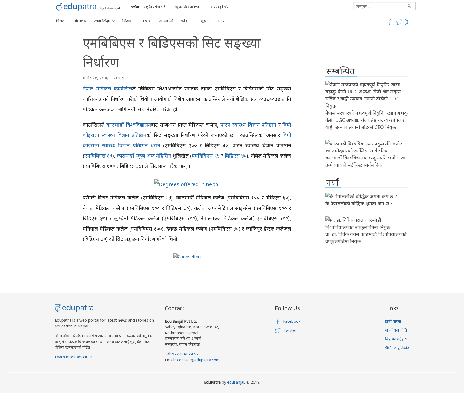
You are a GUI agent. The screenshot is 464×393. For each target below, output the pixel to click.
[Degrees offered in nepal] (187, 184)
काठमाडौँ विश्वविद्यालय (128, 124)
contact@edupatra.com (198, 359)
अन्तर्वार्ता (166, 21)
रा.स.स (119, 78)
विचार (145, 21)
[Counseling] (187, 257)
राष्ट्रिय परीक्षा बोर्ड (155, 7)
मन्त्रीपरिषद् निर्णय (218, 7)
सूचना (205, 21)
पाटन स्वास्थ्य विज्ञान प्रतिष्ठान (248, 124)
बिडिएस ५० (236, 155)
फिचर (60, 21)
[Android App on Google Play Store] (407, 24)
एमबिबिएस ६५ (98, 155)
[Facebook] (389, 24)
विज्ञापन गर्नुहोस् (396, 338)
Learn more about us (74, 356)
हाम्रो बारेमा (393, 321)
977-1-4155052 (185, 353)
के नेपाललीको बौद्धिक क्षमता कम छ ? (359, 203)
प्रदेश (185, 21)
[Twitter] (399, 24)
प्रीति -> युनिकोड (397, 347)
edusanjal (235, 382)
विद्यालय (80, 21)
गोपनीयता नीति (396, 330)
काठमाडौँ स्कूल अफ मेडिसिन (144, 155)
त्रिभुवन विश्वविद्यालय (186, 7)
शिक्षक (127, 21)
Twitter (289, 330)
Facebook (291, 321)
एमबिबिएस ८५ (206, 155)
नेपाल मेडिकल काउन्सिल (107, 88)
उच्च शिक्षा (102, 21)
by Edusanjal (110, 8)
